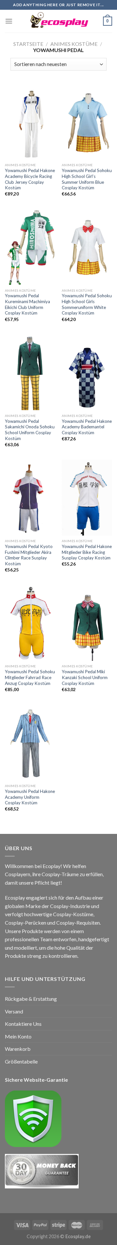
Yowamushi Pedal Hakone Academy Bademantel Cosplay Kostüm (87, 427)
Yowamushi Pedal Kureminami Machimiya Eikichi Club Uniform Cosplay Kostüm (27, 304)
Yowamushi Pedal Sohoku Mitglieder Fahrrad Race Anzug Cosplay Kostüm (30, 677)
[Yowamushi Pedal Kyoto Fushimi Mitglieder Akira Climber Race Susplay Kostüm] (30, 497)
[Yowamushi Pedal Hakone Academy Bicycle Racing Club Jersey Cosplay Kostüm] (30, 121)
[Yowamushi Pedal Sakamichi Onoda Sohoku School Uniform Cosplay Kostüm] (30, 372)
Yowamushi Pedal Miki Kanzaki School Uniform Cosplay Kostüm (85, 677)
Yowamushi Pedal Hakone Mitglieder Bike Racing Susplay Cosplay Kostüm (87, 552)
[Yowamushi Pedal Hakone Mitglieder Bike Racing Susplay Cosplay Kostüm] (87, 497)
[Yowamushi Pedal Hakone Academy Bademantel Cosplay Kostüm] (87, 372)
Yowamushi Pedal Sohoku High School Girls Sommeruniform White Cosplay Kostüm (87, 304)
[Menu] (9, 21)
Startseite (28, 44)
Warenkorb (18, 1049)
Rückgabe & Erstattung (31, 999)
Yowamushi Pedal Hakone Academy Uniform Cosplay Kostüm (30, 797)
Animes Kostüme (74, 44)
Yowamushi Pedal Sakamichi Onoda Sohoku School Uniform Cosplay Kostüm (30, 430)
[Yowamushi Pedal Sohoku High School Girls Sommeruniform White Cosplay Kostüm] (87, 247)
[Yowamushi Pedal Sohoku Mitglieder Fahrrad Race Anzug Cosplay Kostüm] (30, 623)
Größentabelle (21, 1061)
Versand (14, 1011)
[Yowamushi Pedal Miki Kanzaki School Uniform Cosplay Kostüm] (87, 623)
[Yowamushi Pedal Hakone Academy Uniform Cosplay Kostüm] (30, 742)
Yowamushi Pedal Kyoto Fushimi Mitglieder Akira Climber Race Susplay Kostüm (29, 555)
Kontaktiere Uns (23, 1024)
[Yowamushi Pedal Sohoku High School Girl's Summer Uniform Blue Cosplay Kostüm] (87, 121)
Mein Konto (18, 1036)
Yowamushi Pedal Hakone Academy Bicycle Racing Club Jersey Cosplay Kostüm (30, 179)
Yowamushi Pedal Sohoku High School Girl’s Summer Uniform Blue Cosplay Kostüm (87, 179)
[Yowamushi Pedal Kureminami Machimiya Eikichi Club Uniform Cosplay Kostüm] (30, 247)
